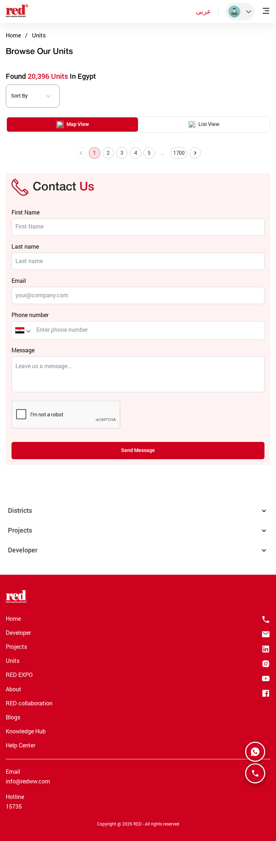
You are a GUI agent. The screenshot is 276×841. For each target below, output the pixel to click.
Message (23, 350)
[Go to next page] (195, 153)
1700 (179, 153)
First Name (26, 212)
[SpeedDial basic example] (255, 752)
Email (19, 280)
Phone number (30, 314)
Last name (25, 246)
